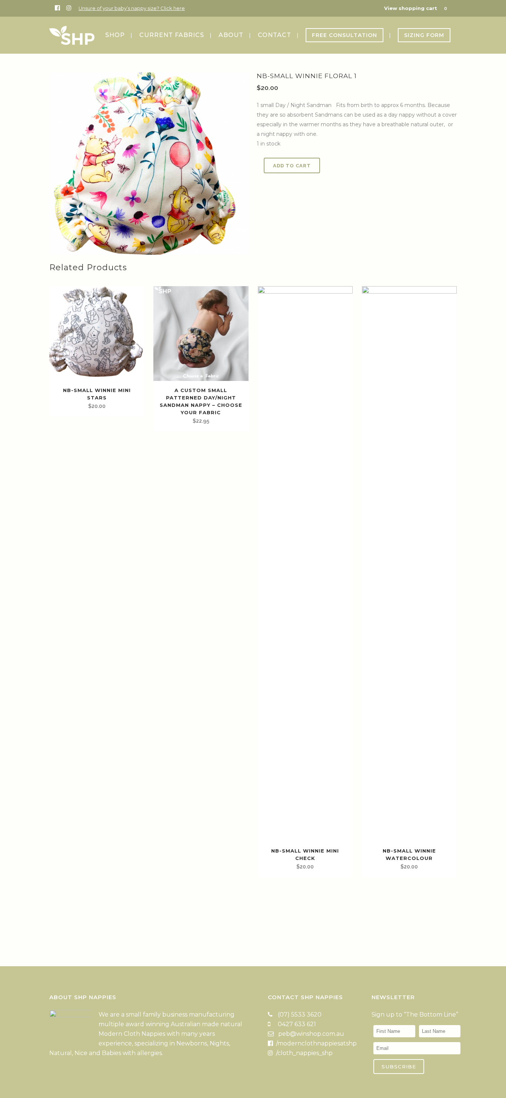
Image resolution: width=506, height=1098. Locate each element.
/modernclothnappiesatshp (315, 1043)
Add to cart (292, 165)
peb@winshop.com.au (311, 1033)
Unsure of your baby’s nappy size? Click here (132, 8)
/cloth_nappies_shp (303, 1053)
